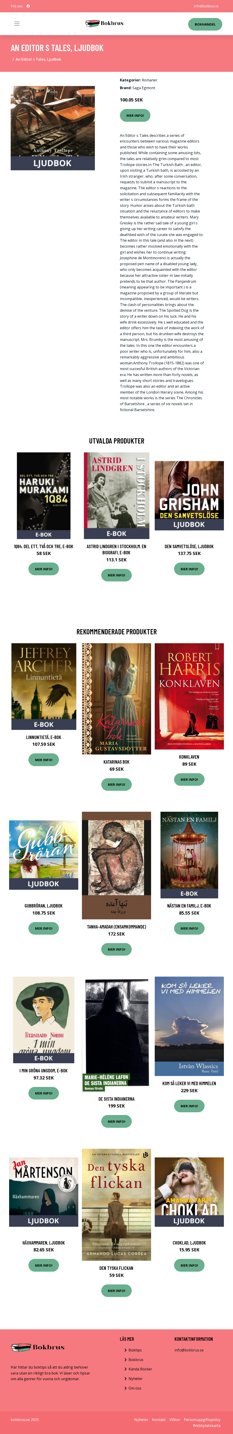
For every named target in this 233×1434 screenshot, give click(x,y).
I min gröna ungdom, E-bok (44, 1070)
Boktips (135, 1350)
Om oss (135, 1388)
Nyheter (136, 1378)
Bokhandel (205, 24)
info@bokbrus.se (206, 6)
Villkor (174, 1419)
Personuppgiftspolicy (202, 1419)
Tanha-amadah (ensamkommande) (116, 926)
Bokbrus (136, 1359)
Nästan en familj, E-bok (189, 905)
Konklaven (189, 757)
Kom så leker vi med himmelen (189, 1083)
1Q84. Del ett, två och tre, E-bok (43, 546)
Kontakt (159, 1419)
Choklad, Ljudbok (189, 1242)
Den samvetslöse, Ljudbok (189, 546)
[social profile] (28, 6)
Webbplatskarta (206, 1425)
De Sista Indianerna (116, 1099)
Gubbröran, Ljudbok (44, 905)
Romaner (149, 80)
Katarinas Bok (116, 762)
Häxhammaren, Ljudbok (44, 1242)
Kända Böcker (140, 1369)
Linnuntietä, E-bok (43, 737)
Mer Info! (135, 115)
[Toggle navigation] (17, 23)
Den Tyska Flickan (116, 1268)
